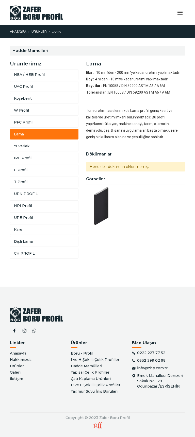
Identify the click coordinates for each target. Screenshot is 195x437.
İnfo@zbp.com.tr (152, 368)
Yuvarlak (21, 146)
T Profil (20, 182)
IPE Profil (22, 158)
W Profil (21, 110)
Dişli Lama (23, 241)
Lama (56, 31)
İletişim (16, 378)
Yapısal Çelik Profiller (90, 372)
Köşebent (23, 98)
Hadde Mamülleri (86, 366)
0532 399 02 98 (151, 360)
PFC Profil (23, 122)
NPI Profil (23, 205)
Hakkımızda (20, 359)
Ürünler (39, 31)
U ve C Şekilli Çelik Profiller (95, 385)
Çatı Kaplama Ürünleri (91, 378)
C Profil (20, 170)
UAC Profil (23, 86)
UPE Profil (23, 217)
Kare (18, 229)
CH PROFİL (24, 253)
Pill (97, 426)
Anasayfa (18, 31)
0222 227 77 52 (151, 353)
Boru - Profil (82, 353)
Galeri (15, 372)
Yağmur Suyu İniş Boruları (94, 391)
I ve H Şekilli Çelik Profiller (95, 359)
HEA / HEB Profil (29, 74)
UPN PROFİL (26, 193)
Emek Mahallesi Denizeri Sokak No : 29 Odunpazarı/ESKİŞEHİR (160, 381)
